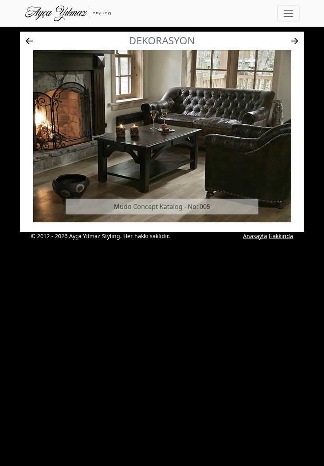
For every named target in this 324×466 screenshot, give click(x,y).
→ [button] (295, 40)
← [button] (29, 40)
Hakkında (281, 236)
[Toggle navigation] (288, 13)
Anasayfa (255, 236)
